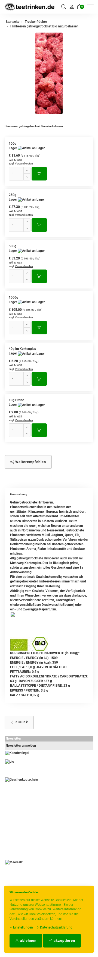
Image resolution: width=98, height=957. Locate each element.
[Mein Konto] (72, 7)
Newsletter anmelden (21, 745)
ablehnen (27, 941)
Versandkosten (24, 163)
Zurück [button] (21, 722)
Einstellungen (22, 927)
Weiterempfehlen (30, 462)
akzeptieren (64, 941)
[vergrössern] (49, 73)
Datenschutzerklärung (55, 927)
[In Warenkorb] (39, 173)
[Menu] (91, 6)
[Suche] (64, 7)
